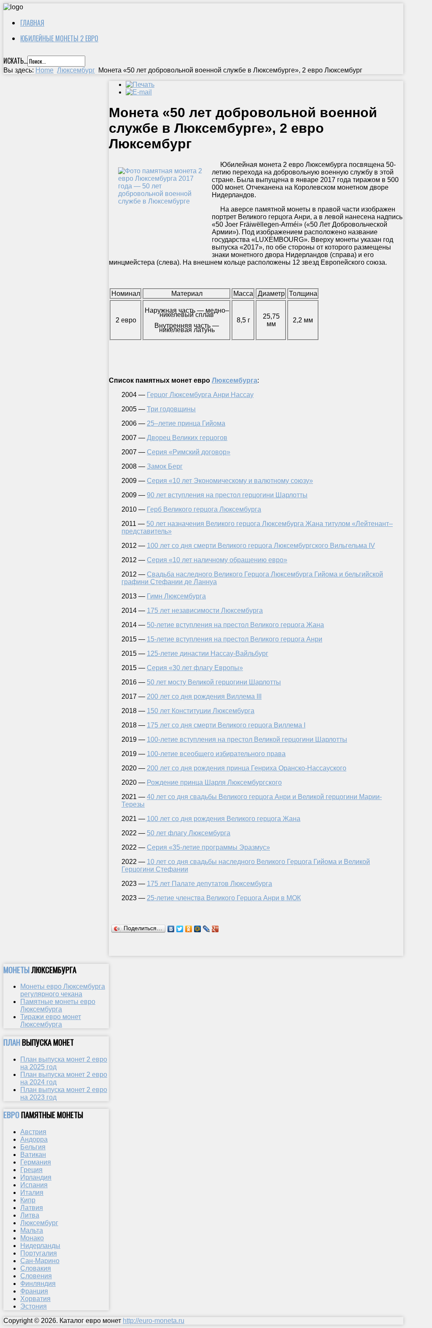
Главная (32, 23)
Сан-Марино (39, 1260)
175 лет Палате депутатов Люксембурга (209, 883)
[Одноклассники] (188, 928)
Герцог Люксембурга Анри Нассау (200, 394)
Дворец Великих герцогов (187, 437)
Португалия (38, 1253)
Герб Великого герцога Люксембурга (204, 509)
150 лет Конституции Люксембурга (200, 710)
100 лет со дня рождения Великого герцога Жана (223, 818)
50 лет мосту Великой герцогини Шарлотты (214, 682)
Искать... (15, 61)
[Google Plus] (215, 928)
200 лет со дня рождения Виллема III (204, 696)
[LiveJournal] (206, 928)
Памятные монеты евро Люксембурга (57, 1005)
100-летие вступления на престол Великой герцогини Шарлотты (247, 739)
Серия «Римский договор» (188, 452)
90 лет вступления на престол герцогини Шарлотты (227, 495)
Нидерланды (40, 1245)
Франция (34, 1291)
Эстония (33, 1306)
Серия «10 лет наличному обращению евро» (217, 559)
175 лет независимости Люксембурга (205, 610)
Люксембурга (234, 380)
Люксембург (76, 70)
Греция (31, 1169)
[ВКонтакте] (171, 928)
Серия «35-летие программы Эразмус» (208, 847)
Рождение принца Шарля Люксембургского (214, 782)
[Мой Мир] (197, 928)
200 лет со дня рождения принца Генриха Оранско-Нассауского (246, 768)
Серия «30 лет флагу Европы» (195, 667)
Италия (31, 1192)
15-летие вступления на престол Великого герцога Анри (234, 639)
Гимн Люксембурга (176, 596)
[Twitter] (180, 928)
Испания (34, 1184)
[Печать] (140, 84)
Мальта (31, 1230)
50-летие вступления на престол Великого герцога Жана (235, 624)
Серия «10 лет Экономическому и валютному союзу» (230, 480)
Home (44, 70)
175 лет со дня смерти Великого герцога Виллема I (226, 725)
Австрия (33, 1131)
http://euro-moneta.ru (153, 1320)
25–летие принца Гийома (186, 423)
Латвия (31, 1207)
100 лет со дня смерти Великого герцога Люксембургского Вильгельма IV (261, 545)
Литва (29, 1215)
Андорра (34, 1139)
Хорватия (35, 1298)
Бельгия (33, 1147)
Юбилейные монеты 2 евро (59, 38)
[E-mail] (139, 92)
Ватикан (33, 1154)
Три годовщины (171, 409)
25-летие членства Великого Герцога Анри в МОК (224, 897)
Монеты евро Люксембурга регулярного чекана (62, 990)
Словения (36, 1276)
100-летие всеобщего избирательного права (216, 753)
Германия (35, 1162)
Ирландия (35, 1177)
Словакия (35, 1268)
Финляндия (38, 1283)
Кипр (27, 1200)
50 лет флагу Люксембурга (188, 833)
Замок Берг (165, 466)
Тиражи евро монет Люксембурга (50, 1020)
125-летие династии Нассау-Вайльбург (207, 653)
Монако (32, 1238)
